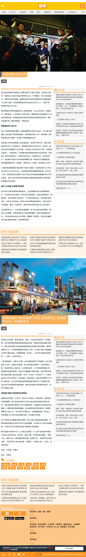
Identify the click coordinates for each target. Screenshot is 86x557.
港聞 (4, 81)
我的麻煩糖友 (59, 12)
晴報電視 (12, 12)
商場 (43, 464)
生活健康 (50, 524)
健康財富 (47, 12)
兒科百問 (41, 526)
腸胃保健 (33, 526)
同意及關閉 (69, 548)
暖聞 (48, 511)
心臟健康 (76, 524)
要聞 (39, 511)
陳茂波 (12, 468)
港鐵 (4, 468)
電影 (29, 464)
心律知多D (72, 12)
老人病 (56, 526)
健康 (3, 12)
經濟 (14, 464)
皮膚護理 (63, 526)
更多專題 (71, 526)
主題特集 (23, 12)
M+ (43, 468)
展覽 (36, 464)
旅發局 (35, 468)
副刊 (38, 12)
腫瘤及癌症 (67, 524)
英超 (20, 468)
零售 (21, 464)
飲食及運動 (42, 524)
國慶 (27, 468)
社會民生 (6, 464)
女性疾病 (49, 526)
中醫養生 (58, 524)
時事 (31, 12)
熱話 (44, 511)
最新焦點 (33, 511)
